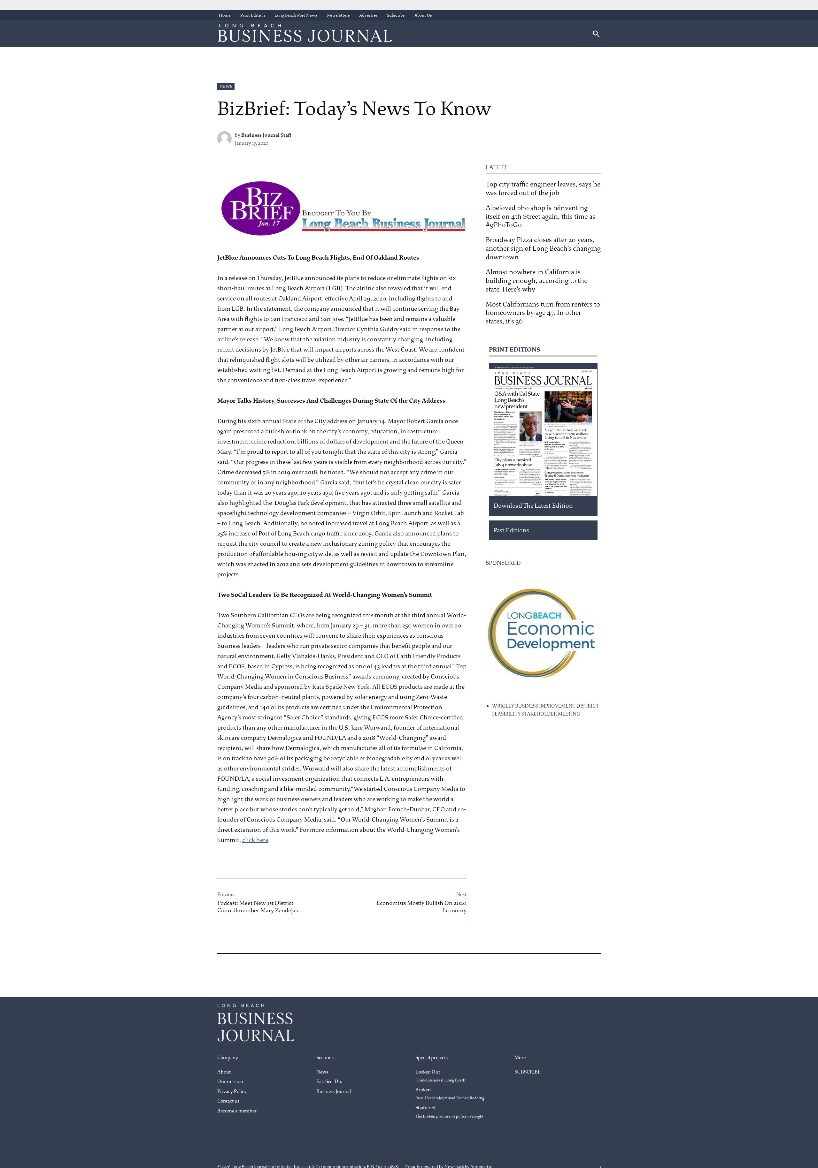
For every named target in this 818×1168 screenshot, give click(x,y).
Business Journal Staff (266, 135)
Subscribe (396, 15)
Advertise (368, 15)
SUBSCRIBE (527, 1072)
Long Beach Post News (295, 15)
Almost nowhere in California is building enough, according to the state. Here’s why (536, 280)
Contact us (228, 1101)
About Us (423, 15)
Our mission (230, 1082)
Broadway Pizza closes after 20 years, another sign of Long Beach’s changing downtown (543, 248)
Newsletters (338, 15)
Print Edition (252, 15)
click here (255, 840)
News (226, 86)
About (224, 1072)
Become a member (237, 1111)
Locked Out (440, 1076)
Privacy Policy (232, 1091)
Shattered (449, 1112)
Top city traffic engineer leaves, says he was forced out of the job (543, 188)
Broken (449, 1094)
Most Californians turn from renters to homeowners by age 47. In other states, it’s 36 (543, 313)
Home (225, 15)
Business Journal (333, 1091)
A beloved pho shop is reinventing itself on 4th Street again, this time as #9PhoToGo (540, 216)
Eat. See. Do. (329, 1082)
